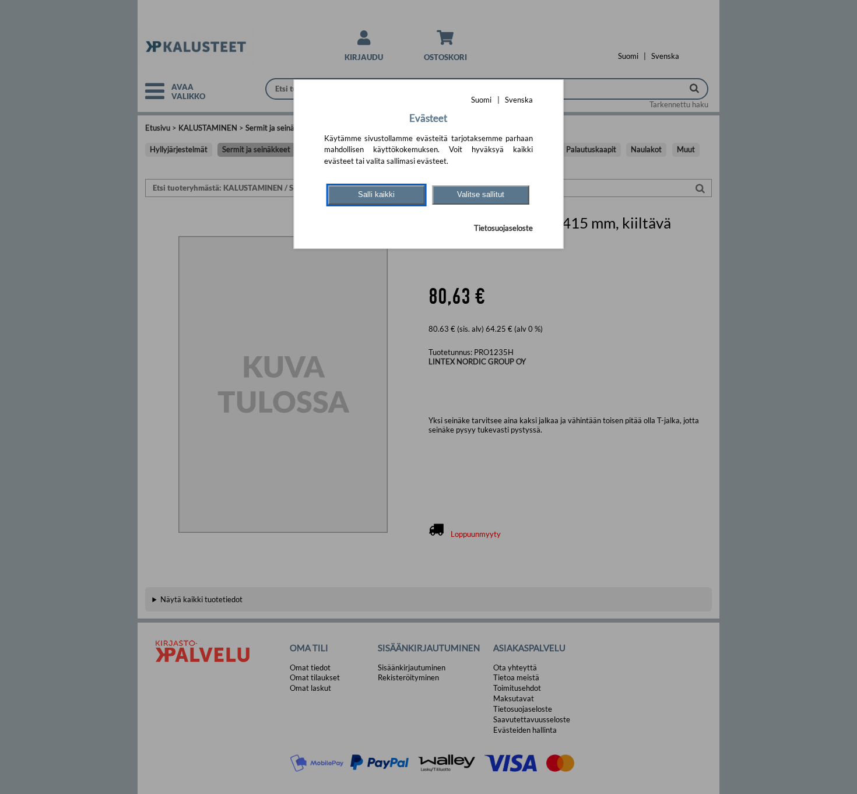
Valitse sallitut (480, 194)
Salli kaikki (376, 194)
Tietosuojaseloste (503, 228)
